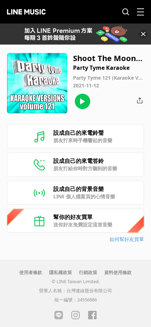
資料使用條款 (118, 272)
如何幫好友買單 (127, 239)
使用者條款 (30, 272)
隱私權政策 (60, 272)
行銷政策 (88, 272)
